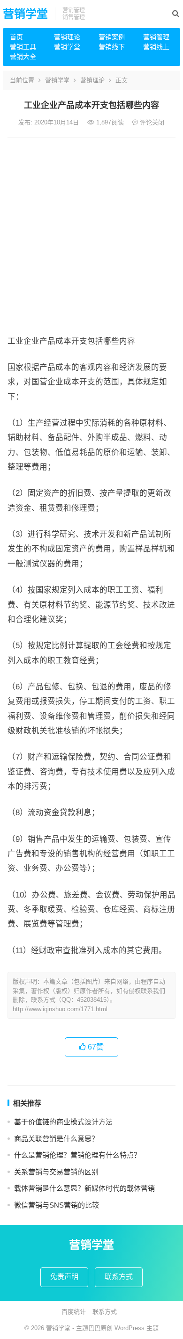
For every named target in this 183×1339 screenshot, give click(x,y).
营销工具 (23, 47)
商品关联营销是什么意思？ (56, 1139)
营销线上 (156, 47)
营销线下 (112, 47)
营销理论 (67, 37)
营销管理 (156, 37)
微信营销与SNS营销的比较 (56, 1205)
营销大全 (23, 56)
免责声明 (64, 1277)
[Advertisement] (91, 233)
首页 (16, 37)
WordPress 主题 (136, 1328)
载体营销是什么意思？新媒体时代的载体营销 (84, 1188)
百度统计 (73, 1311)
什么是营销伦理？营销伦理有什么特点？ (77, 1155)
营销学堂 (25, 13)
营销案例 (112, 37)
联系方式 (119, 1277)
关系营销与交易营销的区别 (56, 1172)
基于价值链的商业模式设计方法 (63, 1122)
